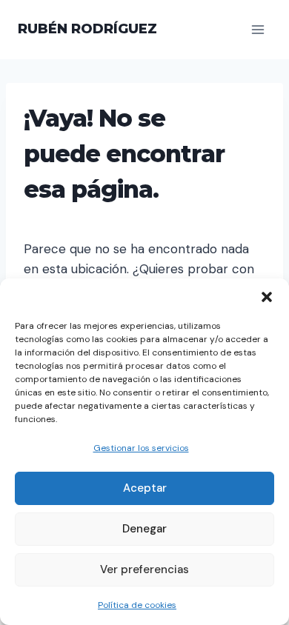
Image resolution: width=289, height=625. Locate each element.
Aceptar (145, 488)
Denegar (144, 528)
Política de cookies (137, 605)
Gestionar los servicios (141, 448)
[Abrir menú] (257, 29)
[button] (266, 297)
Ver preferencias (144, 569)
